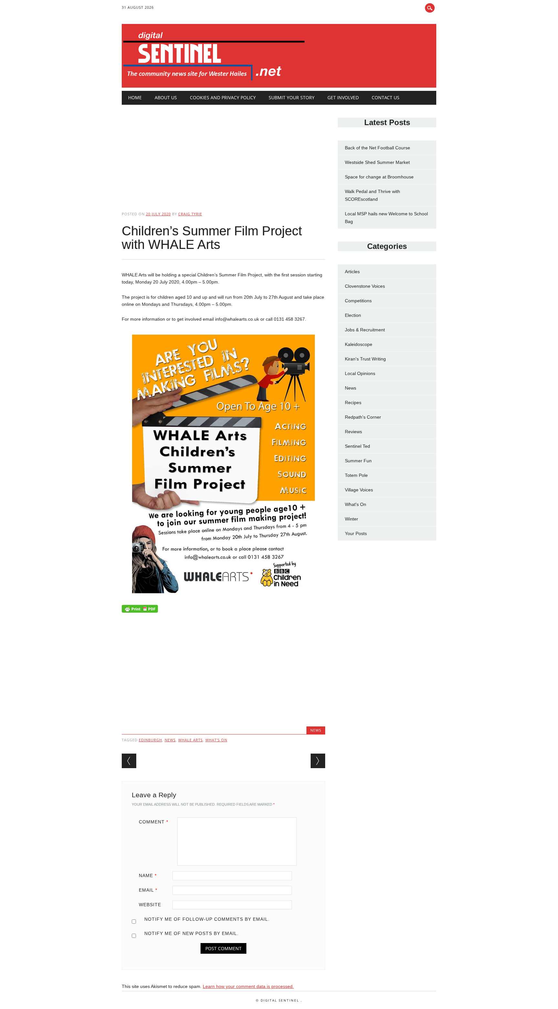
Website (150, 904)
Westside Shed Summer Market (377, 162)
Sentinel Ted (357, 446)
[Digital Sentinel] (214, 80)
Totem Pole (356, 475)
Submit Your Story (292, 97)
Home (135, 97)
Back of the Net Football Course (377, 147)
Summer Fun (358, 460)
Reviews (353, 431)
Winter (351, 518)
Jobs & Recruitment (365, 329)
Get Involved (343, 97)
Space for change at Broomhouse (379, 176)
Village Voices (359, 489)
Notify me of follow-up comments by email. (207, 919)
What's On (355, 504)
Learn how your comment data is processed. (248, 986)
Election (353, 315)
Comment (153, 821)
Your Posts (356, 533)
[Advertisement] (223, 152)
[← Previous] (129, 761)
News (315, 730)
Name (148, 875)
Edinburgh (150, 739)
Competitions (358, 300)
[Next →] (318, 761)
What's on (216, 739)
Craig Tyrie (190, 213)
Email (148, 890)
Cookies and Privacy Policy (223, 97)
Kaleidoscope (358, 344)
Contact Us (385, 97)
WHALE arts (190, 739)
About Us (166, 97)
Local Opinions (360, 373)
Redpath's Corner (363, 417)
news (170, 739)
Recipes (353, 402)
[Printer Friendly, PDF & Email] (140, 610)
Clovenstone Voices (365, 286)
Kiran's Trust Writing (365, 358)
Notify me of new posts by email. (191, 933)
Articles (352, 271)
